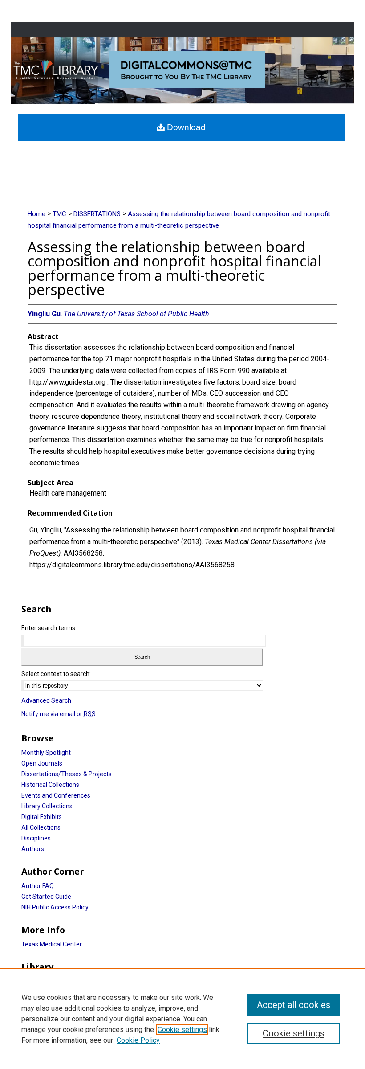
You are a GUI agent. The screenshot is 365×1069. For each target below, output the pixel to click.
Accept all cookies (293, 1004)
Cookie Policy (138, 1040)
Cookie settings (182, 1029)
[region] (182, 1018)
